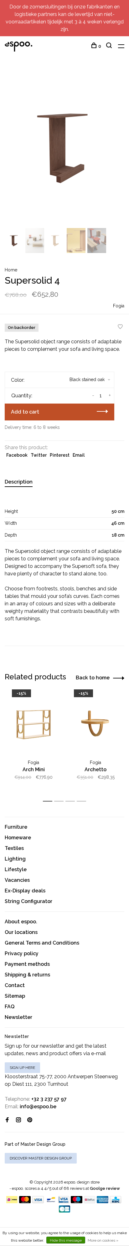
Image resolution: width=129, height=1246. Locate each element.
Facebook (17, 455)
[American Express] (102, 1201)
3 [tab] (71, 801)
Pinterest (60, 455)
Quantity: (21, 396)
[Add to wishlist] (120, 327)
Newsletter (18, 1017)
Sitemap (15, 996)
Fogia (118, 305)
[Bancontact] (51, 1201)
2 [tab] (60, 801)
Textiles (14, 848)
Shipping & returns (27, 975)
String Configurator (28, 901)
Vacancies (17, 880)
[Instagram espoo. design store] (18, 1120)
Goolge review (105, 1188)
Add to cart (25, 412)
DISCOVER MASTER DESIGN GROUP (41, 1158)
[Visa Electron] (64, 1201)
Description (19, 482)
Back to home (93, 678)
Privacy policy (22, 953)
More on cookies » (103, 1240)
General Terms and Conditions (42, 943)
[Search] (109, 46)
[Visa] (38, 1201)
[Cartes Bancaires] (64, 1211)
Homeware (18, 838)
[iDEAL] (12, 1201)
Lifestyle (16, 869)
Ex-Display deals (25, 891)
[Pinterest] (29, 1120)
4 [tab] (83, 801)
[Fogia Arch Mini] (33, 724)
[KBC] (115, 1201)
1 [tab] (49, 801)
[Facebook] (7, 1120)
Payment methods (27, 964)
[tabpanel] (64, 146)
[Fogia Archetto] (95, 724)
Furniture (16, 827)
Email (79, 455)
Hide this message (66, 1240)
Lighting (15, 859)
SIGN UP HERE (22, 1067)
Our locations (21, 932)
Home (11, 269)
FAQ (9, 1007)
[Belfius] (89, 1201)
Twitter (39, 455)
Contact (15, 985)
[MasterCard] (25, 1201)
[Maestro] (76, 1201)
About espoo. (21, 922)
